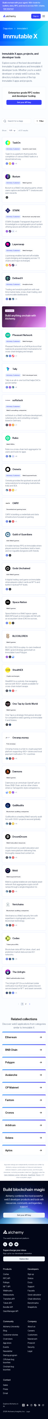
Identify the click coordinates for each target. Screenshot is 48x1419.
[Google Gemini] (27, 1405)
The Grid (35, 1172)
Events (6, 1347)
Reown (38, 1175)
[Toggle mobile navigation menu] (43, 16)
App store (7, 1343)
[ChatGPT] (23, 1405)
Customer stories (10, 1335)
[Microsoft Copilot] (35, 1405)
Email (5, 1393)
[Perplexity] (31, 1405)
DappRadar (31, 1175)
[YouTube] (16, 1244)
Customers (32, 1335)
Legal (30, 1351)
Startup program (10, 1355)
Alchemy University (11, 1326)
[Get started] (24, 6)
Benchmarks (33, 1303)
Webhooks (7, 1290)
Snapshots (32, 1307)
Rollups (6, 1282)
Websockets (8, 1295)
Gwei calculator (34, 1295)
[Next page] (29, 1004)
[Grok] (43, 1405)
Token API (7, 1303)
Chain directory (34, 1299)
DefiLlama (23, 1175)
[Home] (9, 16)
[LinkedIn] (11, 1244)
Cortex (6, 1274)
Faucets (31, 1290)
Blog (5, 1330)
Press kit (31, 1343)
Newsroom (32, 1339)
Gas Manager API (10, 1311)
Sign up (31, 1274)
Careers (31, 1330)
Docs (30, 1282)
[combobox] (12, 130)
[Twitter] (5, 1244)
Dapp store (8, 28)
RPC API (6, 1278)
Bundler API (8, 1307)
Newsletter (7, 1351)
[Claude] (39, 1405)
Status (30, 1278)
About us (31, 1326)
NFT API (6, 1286)
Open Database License (12, 1175)
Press (5, 1389)
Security (31, 1347)
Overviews (7, 1339)
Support (31, 1286)
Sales (5, 1385)
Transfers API (9, 1299)
